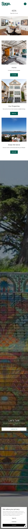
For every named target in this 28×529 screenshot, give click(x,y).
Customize (14, 521)
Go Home (14, 74)
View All (14, 113)
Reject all (14, 518)
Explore (14, 152)
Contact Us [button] (14, 429)
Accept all (14, 525)
